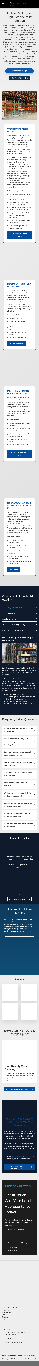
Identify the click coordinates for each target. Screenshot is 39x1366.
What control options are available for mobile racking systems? (19, 794)
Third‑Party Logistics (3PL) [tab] (12, 630)
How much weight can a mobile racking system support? (19, 764)
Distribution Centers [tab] (9, 613)
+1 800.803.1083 (13, 1247)
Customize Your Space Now (19, 454)
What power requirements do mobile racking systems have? (19, 815)
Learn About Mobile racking (19, 235)
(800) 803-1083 (17, 1156)
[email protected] (13, 1250)
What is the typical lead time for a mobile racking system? (19, 825)
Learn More (13, 569)
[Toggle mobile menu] (3, 4)
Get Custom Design (19, 71)
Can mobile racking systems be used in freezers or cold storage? (19, 753)
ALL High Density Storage (19, 1089)
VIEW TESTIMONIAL (19, 899)
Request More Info (16, 343)
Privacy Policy (23, 1355)
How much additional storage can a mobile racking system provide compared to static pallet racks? (19, 742)
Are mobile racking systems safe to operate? (19, 784)
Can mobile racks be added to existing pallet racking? (19, 774)
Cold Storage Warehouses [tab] (12, 608)
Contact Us (28, 1156)
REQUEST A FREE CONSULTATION (16, 1167)
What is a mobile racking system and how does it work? (19, 730)
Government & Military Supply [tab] (13, 625)
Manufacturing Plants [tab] (10, 619)
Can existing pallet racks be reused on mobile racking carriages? (19, 804)
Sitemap (33, 1355)
